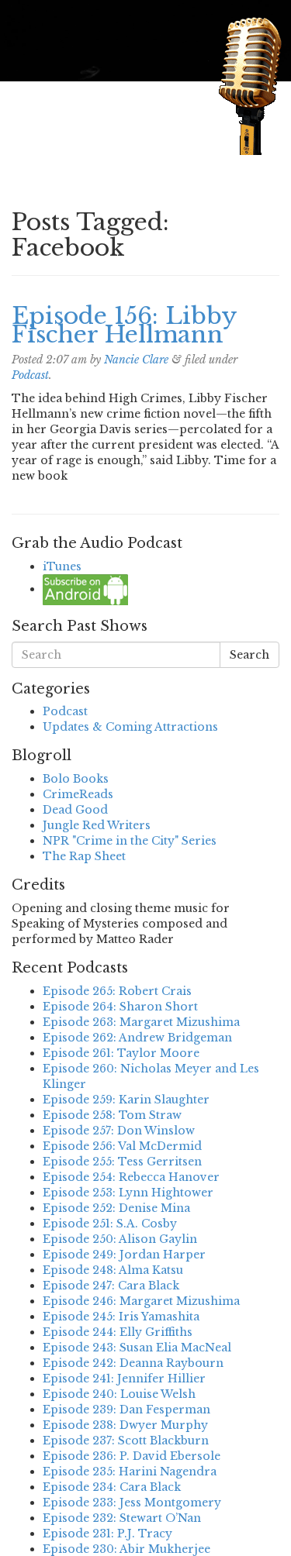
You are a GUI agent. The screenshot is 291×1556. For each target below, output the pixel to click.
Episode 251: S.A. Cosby (110, 1224)
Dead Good (75, 810)
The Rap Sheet (84, 856)
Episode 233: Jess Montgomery (132, 1503)
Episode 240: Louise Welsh (119, 1394)
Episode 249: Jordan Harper (124, 1255)
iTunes (62, 566)
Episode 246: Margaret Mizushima (141, 1301)
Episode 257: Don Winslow (119, 1131)
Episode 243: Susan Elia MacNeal (137, 1348)
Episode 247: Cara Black (111, 1286)
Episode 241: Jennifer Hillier (124, 1379)
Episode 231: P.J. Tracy (107, 1534)
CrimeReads (78, 794)
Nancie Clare (136, 360)
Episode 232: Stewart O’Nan (122, 1518)
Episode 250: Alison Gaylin (120, 1239)
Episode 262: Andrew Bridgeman (137, 1038)
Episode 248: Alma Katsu (113, 1270)
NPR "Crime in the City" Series (130, 841)
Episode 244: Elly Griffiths (117, 1332)
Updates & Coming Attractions (130, 727)
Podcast (30, 375)
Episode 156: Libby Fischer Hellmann (124, 325)
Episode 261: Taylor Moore (121, 1053)
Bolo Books (76, 779)
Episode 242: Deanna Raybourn (133, 1363)
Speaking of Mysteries (119, 127)
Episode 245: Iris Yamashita (121, 1317)
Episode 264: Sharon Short (120, 1007)
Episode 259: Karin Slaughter (126, 1100)
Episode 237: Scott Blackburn (126, 1441)
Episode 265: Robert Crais (117, 991)
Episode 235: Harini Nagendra (130, 1472)
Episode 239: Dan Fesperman (126, 1410)
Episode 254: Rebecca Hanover (131, 1177)
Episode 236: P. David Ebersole (131, 1456)
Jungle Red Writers (97, 825)
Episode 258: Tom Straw (112, 1115)
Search (249, 655)
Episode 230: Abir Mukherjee (126, 1549)
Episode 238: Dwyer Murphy (125, 1425)
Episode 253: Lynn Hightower (128, 1193)
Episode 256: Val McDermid (122, 1146)
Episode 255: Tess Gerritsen (122, 1162)
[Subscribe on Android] (85, 589)
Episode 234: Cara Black (112, 1487)
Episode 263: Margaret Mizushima (141, 1022)
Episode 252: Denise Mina (116, 1208)
